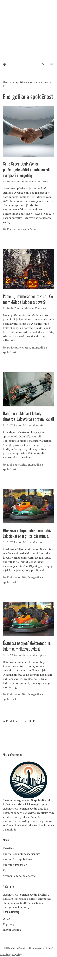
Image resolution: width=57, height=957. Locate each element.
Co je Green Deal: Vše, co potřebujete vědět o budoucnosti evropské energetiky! (26, 169)
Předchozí (10, 721)
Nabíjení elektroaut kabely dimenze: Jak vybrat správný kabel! (28, 416)
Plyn (5, 870)
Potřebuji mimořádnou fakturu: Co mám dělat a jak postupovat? (28, 299)
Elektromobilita (16, 464)
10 (29, 721)
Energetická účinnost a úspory (21, 854)
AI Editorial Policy (11, 954)
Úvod (6, 82)
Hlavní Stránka (12, 930)
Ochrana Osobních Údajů (41, 948)
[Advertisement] (28, 29)
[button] (43, 64)
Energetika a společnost (26, 82)
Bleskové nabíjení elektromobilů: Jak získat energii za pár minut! (27, 533)
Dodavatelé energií (18, 347)
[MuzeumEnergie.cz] (4, 64)
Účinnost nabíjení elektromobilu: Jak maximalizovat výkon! (27, 646)
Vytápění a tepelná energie (19, 876)
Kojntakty (8, 924)
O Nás (6, 919)
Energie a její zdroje (15, 865)
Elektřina (8, 848)
